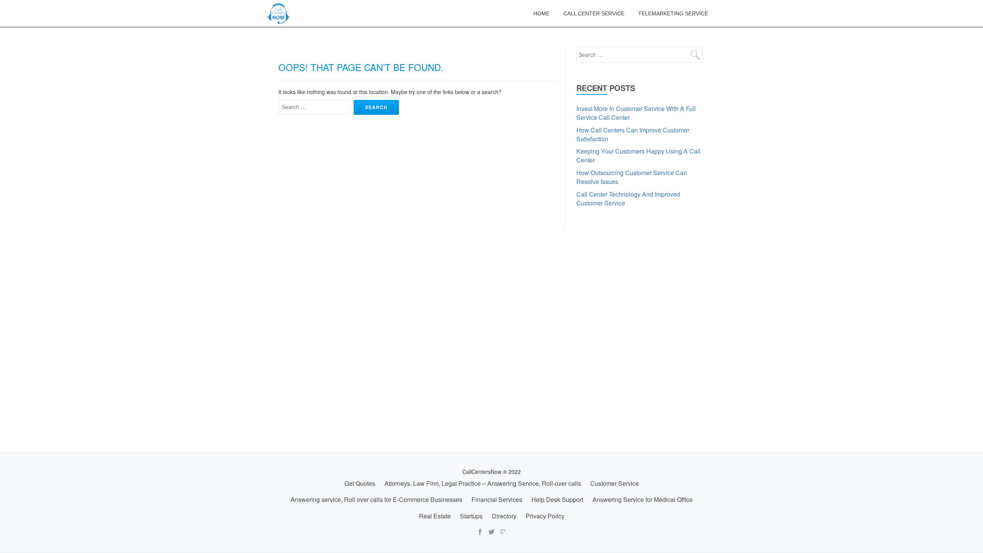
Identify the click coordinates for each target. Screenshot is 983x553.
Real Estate (435, 516)
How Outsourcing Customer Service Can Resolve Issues (631, 177)
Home (541, 13)
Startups (471, 516)
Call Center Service (593, 13)
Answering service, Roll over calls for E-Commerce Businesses (376, 499)
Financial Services (497, 499)
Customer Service (614, 483)
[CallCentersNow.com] (280, 13)
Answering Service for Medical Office (642, 499)
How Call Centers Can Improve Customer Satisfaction (632, 134)
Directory (504, 516)
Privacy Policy (545, 516)
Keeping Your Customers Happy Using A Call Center (638, 155)
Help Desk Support (557, 499)
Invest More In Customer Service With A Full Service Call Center (636, 113)
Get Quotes (359, 483)
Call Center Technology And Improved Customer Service (628, 198)
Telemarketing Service (673, 13)
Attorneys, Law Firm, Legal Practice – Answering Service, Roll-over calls (482, 483)
